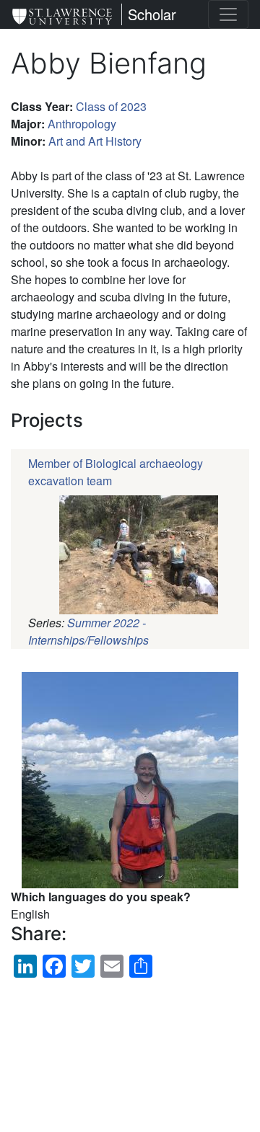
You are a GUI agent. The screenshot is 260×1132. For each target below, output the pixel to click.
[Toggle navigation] (228, 14)
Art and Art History (95, 141)
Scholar (152, 14)
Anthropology (82, 123)
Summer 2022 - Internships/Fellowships (88, 631)
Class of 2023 (111, 106)
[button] (130, 780)
